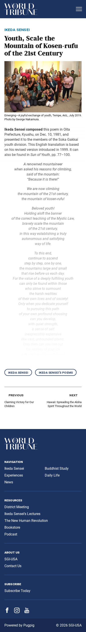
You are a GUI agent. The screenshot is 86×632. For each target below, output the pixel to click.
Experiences (13, 475)
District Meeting (16, 507)
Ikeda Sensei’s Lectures (22, 514)
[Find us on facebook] (7, 612)
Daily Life (52, 475)
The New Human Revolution (26, 521)
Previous (16, 395)
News (8, 482)
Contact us (12, 566)
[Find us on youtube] (27, 612)
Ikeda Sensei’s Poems (56, 372)
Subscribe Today (17, 591)
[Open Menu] (79, 9)
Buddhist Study (57, 468)
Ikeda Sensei (18, 372)
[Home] (38, 9)
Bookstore (12, 527)
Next (73, 395)
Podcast (10, 534)
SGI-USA (10, 559)
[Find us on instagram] (17, 612)
